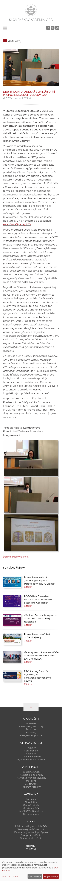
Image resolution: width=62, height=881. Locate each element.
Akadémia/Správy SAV (17, 224)
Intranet (31, 846)
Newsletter (31, 802)
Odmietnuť (34, 876)
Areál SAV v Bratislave (31, 811)
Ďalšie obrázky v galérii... (16, 556)
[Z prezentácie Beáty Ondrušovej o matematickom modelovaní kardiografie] (31, 531)
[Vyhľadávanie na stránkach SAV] (48, 28)
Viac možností (10, 876)
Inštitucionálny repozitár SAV (31, 826)
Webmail (31, 849)
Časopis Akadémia (31, 835)
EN (57, 28)
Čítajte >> (29, 587)
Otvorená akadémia (31, 838)
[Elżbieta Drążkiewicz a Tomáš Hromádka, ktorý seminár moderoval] (31, 67)
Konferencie (31, 750)
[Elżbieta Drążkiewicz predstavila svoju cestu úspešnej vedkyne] (31, 457)
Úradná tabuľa (31, 805)
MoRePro (31, 781)
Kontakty (31, 732)
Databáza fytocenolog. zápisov (31, 832)
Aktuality (14, 41)
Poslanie (31, 723)
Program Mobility (31, 787)
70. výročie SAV (31, 808)
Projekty (31, 747)
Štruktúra (31, 729)
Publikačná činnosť (31, 756)
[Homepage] (31, 10)
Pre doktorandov (31, 772)
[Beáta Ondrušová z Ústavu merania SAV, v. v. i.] (31, 494)
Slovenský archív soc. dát (31, 829)
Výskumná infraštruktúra (31, 759)
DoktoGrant (31, 784)
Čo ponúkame (31, 814)
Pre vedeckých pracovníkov (31, 778)
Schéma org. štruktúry (31, 726)
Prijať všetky (51, 876)
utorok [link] (10, 110)
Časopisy (31, 753)
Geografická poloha (31, 735)
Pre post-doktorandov (31, 775)
